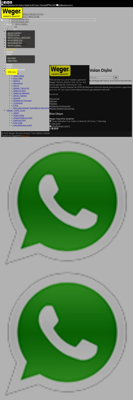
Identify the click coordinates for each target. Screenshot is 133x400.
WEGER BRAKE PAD (15, 43)
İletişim (9, 67)
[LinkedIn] (8, 2)
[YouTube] (11, 2)
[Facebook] (5, 2)
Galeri (9, 54)
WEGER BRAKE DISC (15, 40)
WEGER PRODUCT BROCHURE (19, 38)
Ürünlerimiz (11, 49)
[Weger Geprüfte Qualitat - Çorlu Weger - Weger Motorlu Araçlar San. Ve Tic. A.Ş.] (12, 18)
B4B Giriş (12, 72)
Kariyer (9, 64)
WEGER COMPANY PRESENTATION (14, 34)
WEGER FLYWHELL (14, 45)
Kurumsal (10, 27)
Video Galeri (12, 61)
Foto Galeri (12, 58)
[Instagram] (2, 2)
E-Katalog (10, 29)
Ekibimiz (9, 52)
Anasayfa (10, 24)
